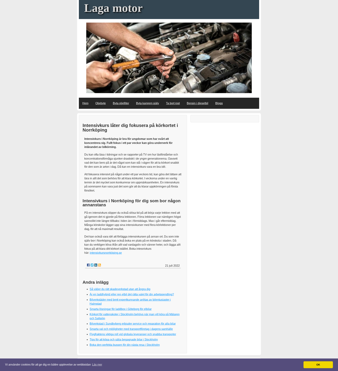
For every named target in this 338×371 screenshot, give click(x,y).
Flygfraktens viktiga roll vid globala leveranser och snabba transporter (133, 334)
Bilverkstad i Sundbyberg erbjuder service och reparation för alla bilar (133, 323)
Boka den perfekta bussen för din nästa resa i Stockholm (125, 344)
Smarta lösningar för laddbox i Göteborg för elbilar (121, 309)
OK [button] (318, 364)
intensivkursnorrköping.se (106, 252)
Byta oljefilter (121, 103)
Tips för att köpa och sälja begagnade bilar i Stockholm (124, 339)
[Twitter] (92, 265)
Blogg (219, 103)
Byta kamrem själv (147, 103)
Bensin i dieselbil (197, 103)
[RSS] (99, 265)
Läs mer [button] (97, 364)
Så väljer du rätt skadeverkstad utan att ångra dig (120, 289)
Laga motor (113, 7)
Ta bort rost (173, 103)
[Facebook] (88, 265)
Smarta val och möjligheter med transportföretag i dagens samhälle (131, 328)
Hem (85, 103)
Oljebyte (100, 103)
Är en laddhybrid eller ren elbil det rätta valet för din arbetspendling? (132, 294)
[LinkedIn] (95, 265)
